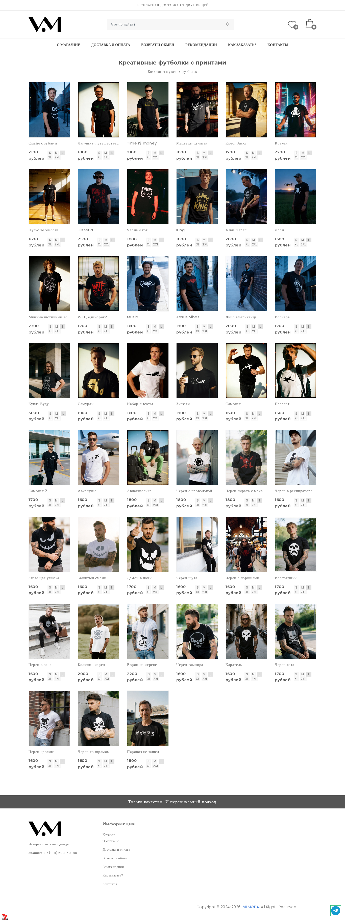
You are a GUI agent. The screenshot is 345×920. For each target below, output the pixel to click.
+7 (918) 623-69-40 (60, 852)
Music (132, 317)
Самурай (85, 403)
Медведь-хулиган (192, 143)
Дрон (279, 230)
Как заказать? (242, 44)
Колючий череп (91, 664)
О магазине (68, 44)
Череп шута (187, 577)
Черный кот (137, 230)
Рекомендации (201, 44)
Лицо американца (241, 317)
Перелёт (282, 403)
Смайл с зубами (43, 143)
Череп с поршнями (242, 577)
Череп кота (284, 664)
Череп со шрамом (94, 751)
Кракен (281, 143)
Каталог (109, 834)
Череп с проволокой (194, 490)
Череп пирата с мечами (246, 490)
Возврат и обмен (157, 44)
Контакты (277, 44)
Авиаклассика (139, 490)
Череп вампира (189, 664)
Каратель (234, 664)
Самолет (233, 403)
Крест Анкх (236, 143)
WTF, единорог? (92, 317)
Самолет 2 (38, 490)
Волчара (282, 317)
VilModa (251, 906)
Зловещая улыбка (44, 577)
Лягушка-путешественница (98, 143)
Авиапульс (87, 490)
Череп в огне (40, 664)
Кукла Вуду (39, 403)
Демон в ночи (139, 577)
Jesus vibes (188, 317)
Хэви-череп (236, 230)
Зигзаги (183, 403)
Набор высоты (140, 403)
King (180, 230)
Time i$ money (142, 143)
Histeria (85, 230)
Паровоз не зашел (143, 751)
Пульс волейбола (44, 230)
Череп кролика (42, 751)
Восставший (286, 577)
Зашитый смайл (92, 577)
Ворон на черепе (142, 664)
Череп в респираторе (293, 490)
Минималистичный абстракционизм (49, 317)
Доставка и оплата (110, 44)
